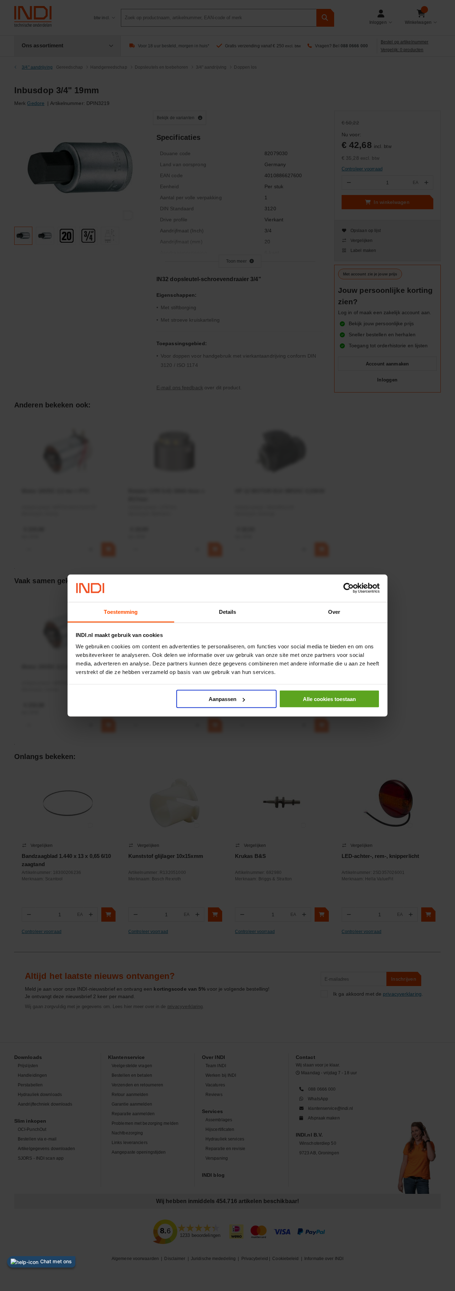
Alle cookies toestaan (329, 699)
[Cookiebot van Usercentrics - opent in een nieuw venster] (348, 588)
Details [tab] (227, 611)
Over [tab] (334, 611)
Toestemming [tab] (121, 611)
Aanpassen (222, 699)
